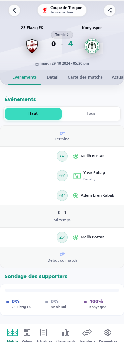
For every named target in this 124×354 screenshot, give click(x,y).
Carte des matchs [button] (85, 77)
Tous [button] (91, 114)
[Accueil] (14, 10)
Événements (24, 77)
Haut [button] (33, 114)
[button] (96, 156)
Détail (53, 77)
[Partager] (110, 10)
